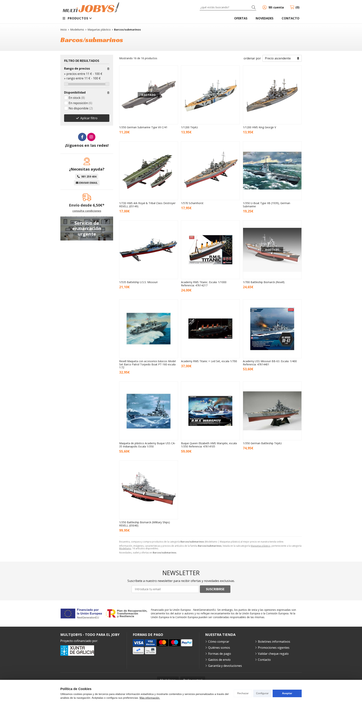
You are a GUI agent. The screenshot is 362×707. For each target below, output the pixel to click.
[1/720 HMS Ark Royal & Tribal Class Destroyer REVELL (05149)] (148, 170)
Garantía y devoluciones (225, 666)
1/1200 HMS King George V (259, 127)
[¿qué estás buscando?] (228, 7)
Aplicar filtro (88, 118)
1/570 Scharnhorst (192, 203)
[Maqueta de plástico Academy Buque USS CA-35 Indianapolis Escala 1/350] (148, 411)
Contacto (264, 660)
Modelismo (125, 548)
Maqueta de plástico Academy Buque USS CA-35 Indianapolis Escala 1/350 (147, 444)
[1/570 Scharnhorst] (210, 170)
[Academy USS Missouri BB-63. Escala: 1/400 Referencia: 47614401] (272, 329)
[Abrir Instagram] (91, 137)
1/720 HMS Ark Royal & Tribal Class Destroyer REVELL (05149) (147, 204)
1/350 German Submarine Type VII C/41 (143, 127)
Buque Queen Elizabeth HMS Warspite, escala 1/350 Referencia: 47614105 (209, 444)
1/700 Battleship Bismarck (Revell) (264, 282)
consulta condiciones (86, 211)
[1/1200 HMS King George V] (272, 95)
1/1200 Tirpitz (189, 127)
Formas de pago (219, 654)
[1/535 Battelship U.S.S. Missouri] (148, 250)
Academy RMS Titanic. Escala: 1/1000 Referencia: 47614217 (203, 283)
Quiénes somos (219, 648)
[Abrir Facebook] (82, 137)
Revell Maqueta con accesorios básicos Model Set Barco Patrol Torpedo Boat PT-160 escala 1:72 (147, 364)
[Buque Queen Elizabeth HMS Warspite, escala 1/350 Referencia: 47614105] (210, 411)
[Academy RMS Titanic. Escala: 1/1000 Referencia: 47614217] (210, 250)
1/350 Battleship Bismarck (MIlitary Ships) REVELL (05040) (144, 523)
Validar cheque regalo (273, 654)
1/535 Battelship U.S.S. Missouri (138, 282)
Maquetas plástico (260, 545)
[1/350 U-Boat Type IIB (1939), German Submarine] (272, 170)
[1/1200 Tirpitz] (210, 95)
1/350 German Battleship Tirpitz (262, 443)
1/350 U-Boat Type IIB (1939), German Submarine (266, 204)
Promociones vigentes (273, 648)
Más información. (150, 697)
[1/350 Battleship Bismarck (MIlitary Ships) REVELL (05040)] (148, 490)
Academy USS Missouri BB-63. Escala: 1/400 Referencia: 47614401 (270, 362)
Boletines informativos (274, 641)
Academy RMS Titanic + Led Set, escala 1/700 (209, 361)
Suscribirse (215, 589)
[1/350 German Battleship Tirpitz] (272, 411)
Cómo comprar (218, 641)
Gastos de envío (219, 660)
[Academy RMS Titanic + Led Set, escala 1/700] (210, 329)
